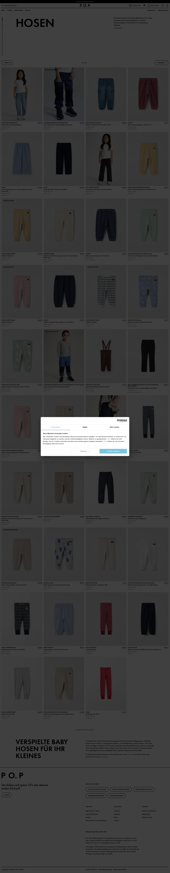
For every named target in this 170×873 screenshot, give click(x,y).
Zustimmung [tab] (55, 427)
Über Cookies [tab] (114, 427)
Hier (108, 439)
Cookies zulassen (113, 451)
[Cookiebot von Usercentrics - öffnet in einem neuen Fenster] (118, 420)
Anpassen (83, 451)
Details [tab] (85, 427)
